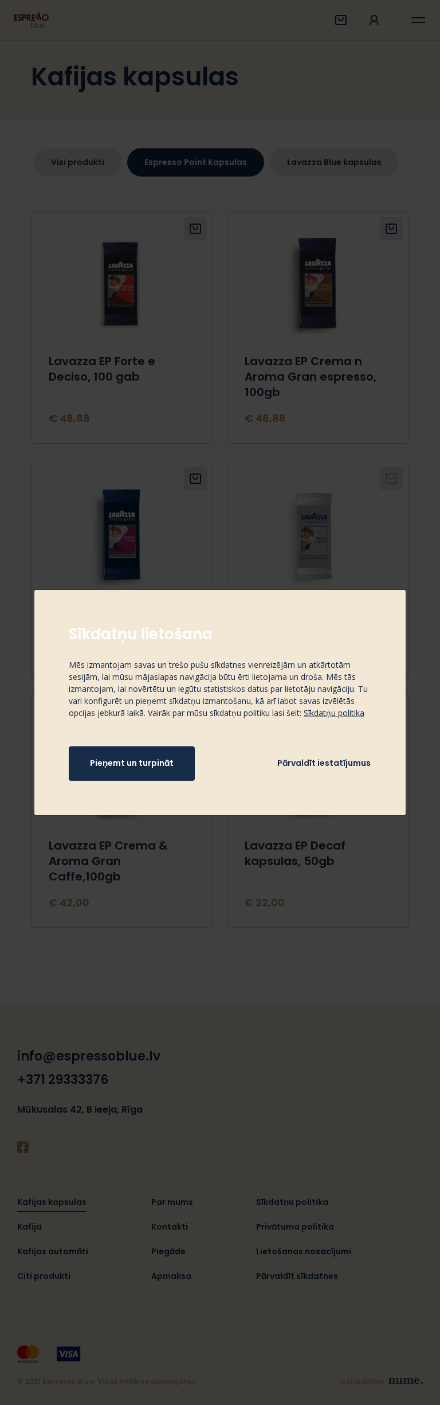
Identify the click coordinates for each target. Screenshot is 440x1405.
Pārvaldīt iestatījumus (324, 763)
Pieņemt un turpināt (132, 763)
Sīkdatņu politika (334, 712)
